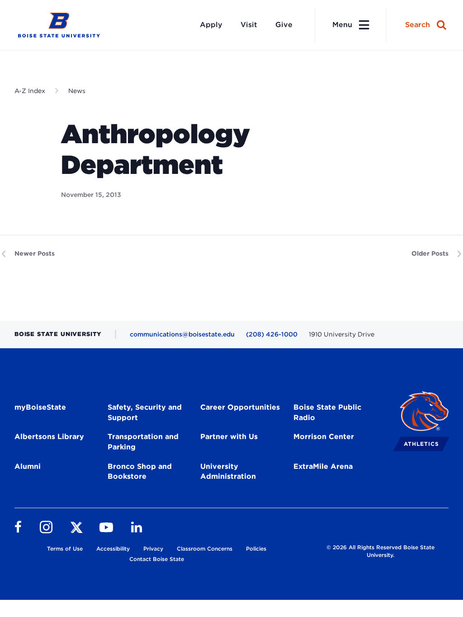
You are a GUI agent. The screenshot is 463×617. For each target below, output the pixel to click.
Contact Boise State (156, 559)
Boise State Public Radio (327, 412)
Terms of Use (65, 548)
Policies (256, 548)
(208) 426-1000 (272, 334)
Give (284, 24)
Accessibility (113, 548)
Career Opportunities (240, 407)
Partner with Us (229, 436)
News (76, 90)
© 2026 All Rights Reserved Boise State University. (380, 551)
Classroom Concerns (204, 548)
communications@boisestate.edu (182, 334)
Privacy (153, 548)
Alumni (27, 466)
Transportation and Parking (143, 441)
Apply (211, 24)
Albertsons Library (49, 436)
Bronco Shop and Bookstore (140, 471)
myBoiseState (40, 407)
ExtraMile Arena (323, 466)
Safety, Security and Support (145, 412)
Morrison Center (323, 436)
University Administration (228, 471)
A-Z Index (29, 90)
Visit (249, 24)
